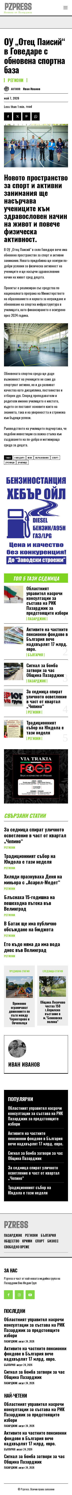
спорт (55, 457)
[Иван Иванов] (7, 88)
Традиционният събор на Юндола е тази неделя (45, 727)
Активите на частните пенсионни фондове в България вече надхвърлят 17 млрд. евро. (47, 639)
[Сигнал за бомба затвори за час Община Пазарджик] (13, 671)
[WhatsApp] (36, 116)
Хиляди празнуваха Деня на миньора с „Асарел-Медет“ (33, 879)
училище (22, 462)
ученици (10, 462)
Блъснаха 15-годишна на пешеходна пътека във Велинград (29, 902)
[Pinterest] (26, 116)
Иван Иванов (31, 89)
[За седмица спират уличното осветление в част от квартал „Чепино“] (13, 697)
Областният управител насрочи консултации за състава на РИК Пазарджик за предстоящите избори (47, 600)
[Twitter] (17, 116)
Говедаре (19, 457)
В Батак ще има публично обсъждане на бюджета (30, 926)
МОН (30, 457)
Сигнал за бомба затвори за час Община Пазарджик (45, 670)
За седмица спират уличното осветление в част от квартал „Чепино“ (46, 698)
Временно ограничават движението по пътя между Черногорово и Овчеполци (19, 1013)
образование (42, 457)
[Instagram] (19, 1294)
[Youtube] (30, 1294)
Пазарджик (37, 618)
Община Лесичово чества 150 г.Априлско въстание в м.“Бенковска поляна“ (52, 1012)
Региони (15, 80)
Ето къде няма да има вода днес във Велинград (32, 946)
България (35, 654)
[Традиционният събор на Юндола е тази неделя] (13, 728)
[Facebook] (8, 116)
